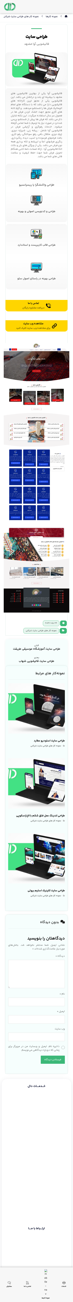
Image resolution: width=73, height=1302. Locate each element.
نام (62, 994)
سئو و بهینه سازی (54, 1117)
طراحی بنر (59, 1142)
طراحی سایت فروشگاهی (51, 1105)
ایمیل (61, 1011)
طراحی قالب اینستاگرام (52, 1148)
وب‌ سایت (60, 1029)
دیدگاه (60, 956)
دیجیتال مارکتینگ (54, 1123)
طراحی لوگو (58, 1136)
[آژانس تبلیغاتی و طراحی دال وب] (10, 7)
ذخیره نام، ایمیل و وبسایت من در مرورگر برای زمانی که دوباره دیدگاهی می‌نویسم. (34, 1048)
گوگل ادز (59, 1129)
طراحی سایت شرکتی (53, 1099)
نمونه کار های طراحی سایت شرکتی (41, 630)
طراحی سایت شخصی (53, 1111)
